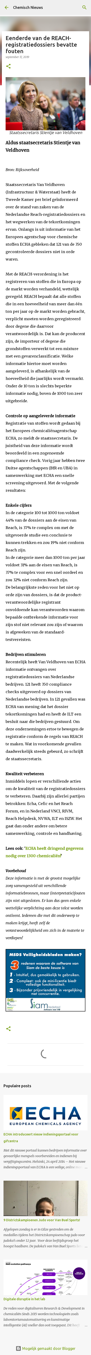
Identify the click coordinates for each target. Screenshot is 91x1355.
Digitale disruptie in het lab (24, 1299)
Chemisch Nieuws (28, 7)
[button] (8, 66)
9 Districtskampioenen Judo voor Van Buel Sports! (42, 1220)
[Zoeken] (84, 7)
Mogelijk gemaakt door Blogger (48, 1348)
